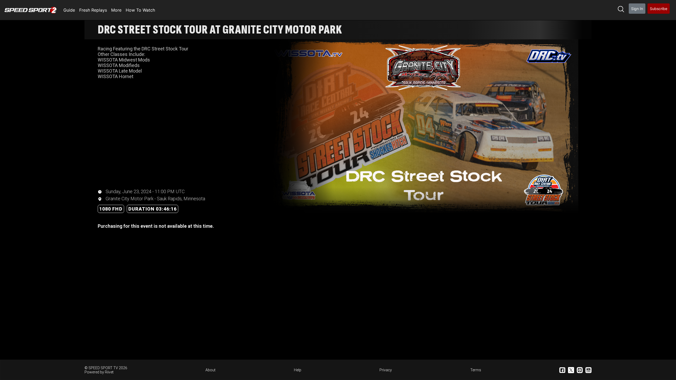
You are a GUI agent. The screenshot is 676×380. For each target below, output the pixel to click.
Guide (69, 10)
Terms (475, 370)
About (210, 370)
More (116, 10)
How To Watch (140, 10)
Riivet (109, 372)
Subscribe (658, 8)
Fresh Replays (93, 10)
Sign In (637, 8)
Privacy (385, 370)
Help (297, 370)
